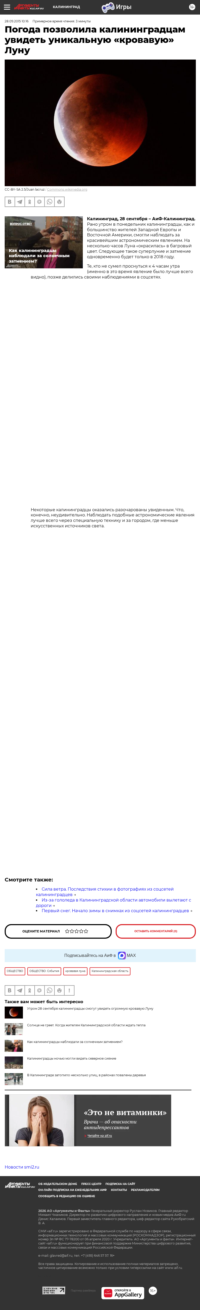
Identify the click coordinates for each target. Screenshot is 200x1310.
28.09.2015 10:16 (16, 21)
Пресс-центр (91, 1184)
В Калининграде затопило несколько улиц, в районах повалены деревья (86, 1075)
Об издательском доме (57, 1184)
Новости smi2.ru (22, 1167)
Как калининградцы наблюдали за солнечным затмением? (75, 1042)
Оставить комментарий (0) (155, 931)
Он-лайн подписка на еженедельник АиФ (72, 1190)
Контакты (119, 1190)
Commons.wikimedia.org (67, 189)
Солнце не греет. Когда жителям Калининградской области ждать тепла (86, 1025)
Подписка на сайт (120, 1184)
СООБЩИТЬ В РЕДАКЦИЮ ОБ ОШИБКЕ (66, 1196)
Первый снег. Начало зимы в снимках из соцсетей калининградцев (115, 910)
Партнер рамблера (83, 1290)
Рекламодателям (145, 1190)
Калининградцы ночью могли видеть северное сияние (71, 1058)
